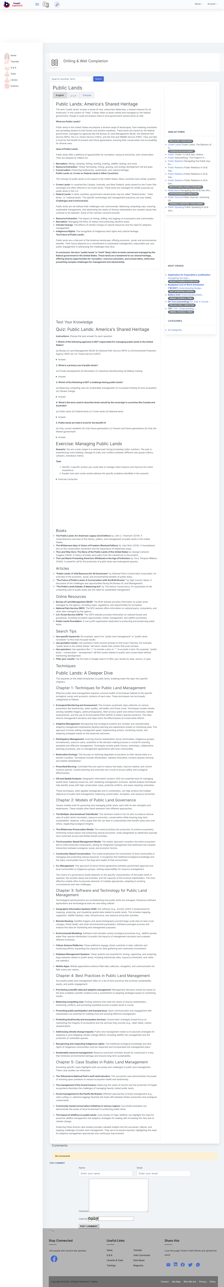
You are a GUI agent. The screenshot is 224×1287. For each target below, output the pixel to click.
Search (98, 79)
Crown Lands (174, 144)
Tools (13, 73)
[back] (218, 1281)
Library (14, 79)
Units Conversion (141, 1255)
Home (13, 55)
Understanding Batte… (186, 294)
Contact (165, 1281)
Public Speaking (176, 207)
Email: (140, 1167)
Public (171, 154)
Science (14, 86)
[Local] (46, 4)
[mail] (168, 1264)
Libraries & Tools (115, 1260)
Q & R (109, 1255)
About (198, 4)
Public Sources (175, 197)
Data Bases (139, 1260)
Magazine (138, 1265)
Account (211, 4)
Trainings (111, 1265)
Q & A (13, 67)
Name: (82, 1167)
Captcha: (83, 1218)
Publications (174, 190)
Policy (213, 1281)
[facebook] (54, 1258)
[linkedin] (175, 1264)
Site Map (176, 1281)
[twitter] (190, 1264)
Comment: (84, 1211)
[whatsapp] (198, 1264)
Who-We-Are (190, 1281)
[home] (13, 5)
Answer (62, 359)
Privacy (203, 1281)
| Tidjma (93, 1281)
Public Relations (176, 161)
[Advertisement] (91, 21)
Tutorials (15, 61)
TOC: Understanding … (182, 308)
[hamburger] (37, 4)
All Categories (175, 330)
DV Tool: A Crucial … (189, 301)
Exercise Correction (68, 479)
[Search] (57, 4)
